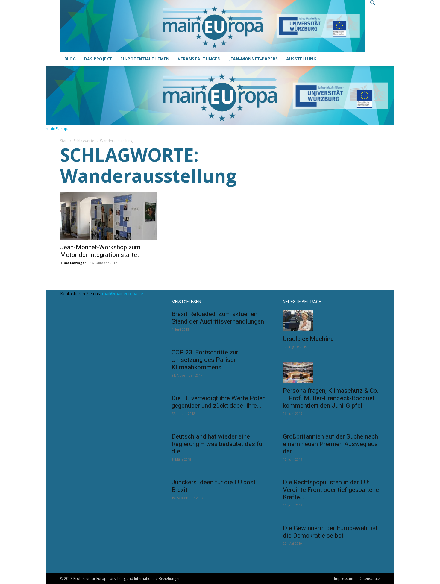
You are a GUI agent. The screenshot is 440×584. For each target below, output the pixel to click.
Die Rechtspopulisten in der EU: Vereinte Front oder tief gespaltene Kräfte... (331, 490)
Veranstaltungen (199, 59)
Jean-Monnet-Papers (253, 59)
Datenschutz (369, 578)
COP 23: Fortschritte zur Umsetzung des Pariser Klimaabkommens (205, 360)
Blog (70, 59)
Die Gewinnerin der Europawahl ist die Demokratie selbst (330, 531)
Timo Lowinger (73, 262)
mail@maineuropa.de (122, 293)
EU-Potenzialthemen (144, 59)
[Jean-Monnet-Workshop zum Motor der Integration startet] (108, 216)
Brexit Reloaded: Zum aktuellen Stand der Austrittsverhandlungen (218, 317)
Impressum (343, 578)
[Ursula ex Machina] (331, 320)
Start (64, 140)
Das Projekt (98, 59)
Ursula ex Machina (308, 338)
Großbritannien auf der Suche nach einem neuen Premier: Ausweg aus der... (330, 444)
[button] (372, 4)
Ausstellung (301, 59)
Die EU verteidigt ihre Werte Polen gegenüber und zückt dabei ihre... (219, 402)
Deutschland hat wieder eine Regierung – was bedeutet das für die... (218, 444)
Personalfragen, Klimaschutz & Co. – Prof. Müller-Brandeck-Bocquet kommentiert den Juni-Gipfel (331, 398)
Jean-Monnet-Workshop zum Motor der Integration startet (100, 251)
